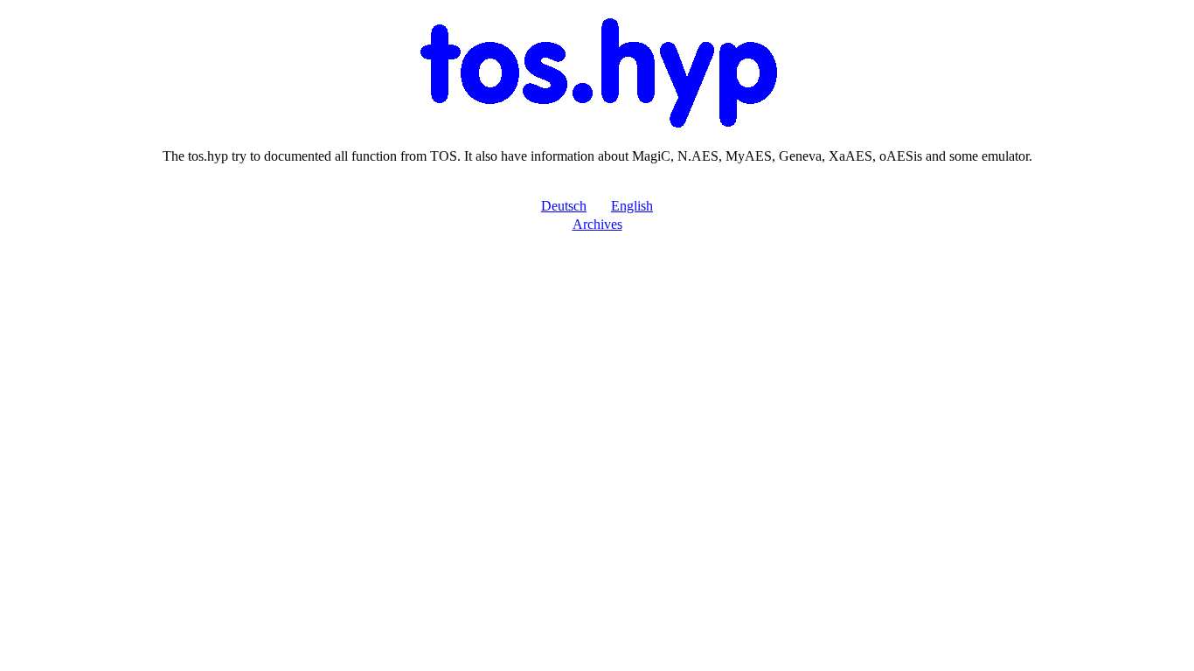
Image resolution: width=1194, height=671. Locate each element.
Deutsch (564, 205)
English (632, 205)
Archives (597, 224)
